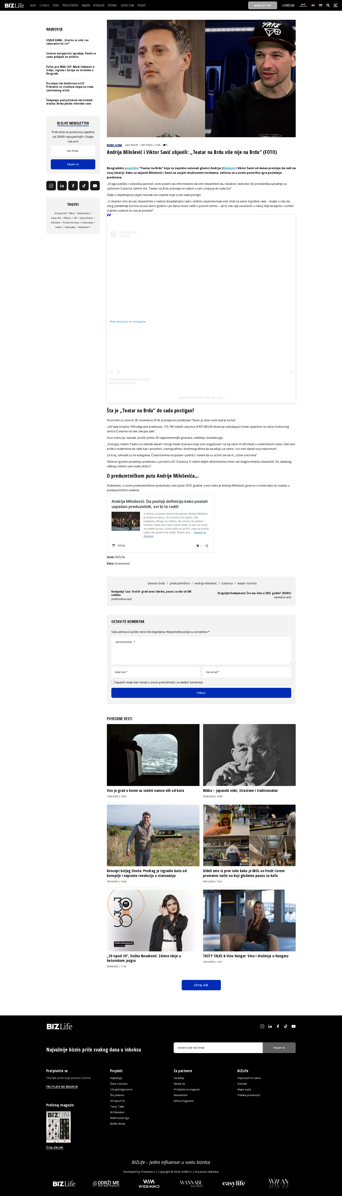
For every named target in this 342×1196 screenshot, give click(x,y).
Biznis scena (114, 145)
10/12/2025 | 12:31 (212, 961)
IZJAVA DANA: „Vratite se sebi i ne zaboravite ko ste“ (67, 41)
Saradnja (179, 1078)
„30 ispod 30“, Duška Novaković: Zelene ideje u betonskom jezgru (144, 958)
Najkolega (116, 1078)
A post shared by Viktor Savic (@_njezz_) (201, 397)
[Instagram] (51, 186)
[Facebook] (73, 186)
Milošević (228, 168)
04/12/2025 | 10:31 (212, 881)
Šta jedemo (117, 1095)
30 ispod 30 (60, 213)
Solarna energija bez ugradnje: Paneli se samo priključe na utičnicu (71, 55)
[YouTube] (95, 186)
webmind (83, 227)
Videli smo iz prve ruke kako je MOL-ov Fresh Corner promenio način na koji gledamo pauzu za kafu (244, 873)
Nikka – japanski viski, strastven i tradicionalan (240, 790)
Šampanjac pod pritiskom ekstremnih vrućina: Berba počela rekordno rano (69, 101)
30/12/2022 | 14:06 (150, 144)
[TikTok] (84, 186)
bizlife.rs (187, 1171)
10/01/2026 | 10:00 (116, 796)
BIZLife (134, 144)
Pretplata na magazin (187, 1089)
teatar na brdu (247, 583)
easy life (56, 218)
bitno (72, 213)
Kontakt (242, 1083)
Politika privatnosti (248, 1095)
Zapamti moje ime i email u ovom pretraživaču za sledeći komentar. (159, 682)
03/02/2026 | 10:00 (212, 796)
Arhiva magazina (183, 1101)
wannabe (70, 227)
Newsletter (181, 1095)
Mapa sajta (244, 1089)
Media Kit (179, 1083)
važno (58, 227)
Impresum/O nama (249, 1078)
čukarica (227, 583)
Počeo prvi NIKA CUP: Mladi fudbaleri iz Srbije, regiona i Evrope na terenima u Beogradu (70, 70)
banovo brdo (156, 583)
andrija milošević (206, 583)
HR (75, 218)
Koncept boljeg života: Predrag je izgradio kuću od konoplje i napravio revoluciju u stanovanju (147, 873)
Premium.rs (148, 1171)
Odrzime (55, 222)
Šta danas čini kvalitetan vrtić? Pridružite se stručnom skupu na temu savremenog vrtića (70, 86)
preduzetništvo (180, 583)
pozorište (131, 168)
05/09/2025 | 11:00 (116, 966)
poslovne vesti (71, 222)
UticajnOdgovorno (121, 1089)
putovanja (87, 222)
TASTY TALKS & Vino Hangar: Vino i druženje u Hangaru (246, 955)
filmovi (67, 218)
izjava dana (86, 218)
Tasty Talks (117, 1106)
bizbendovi (84, 213)
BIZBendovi (117, 1112)
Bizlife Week (117, 1123)
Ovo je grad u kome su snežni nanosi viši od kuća (145, 790)
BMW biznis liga (119, 1118)
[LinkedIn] (62, 186)
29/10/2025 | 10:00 (116, 881)
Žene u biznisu (119, 1083)
